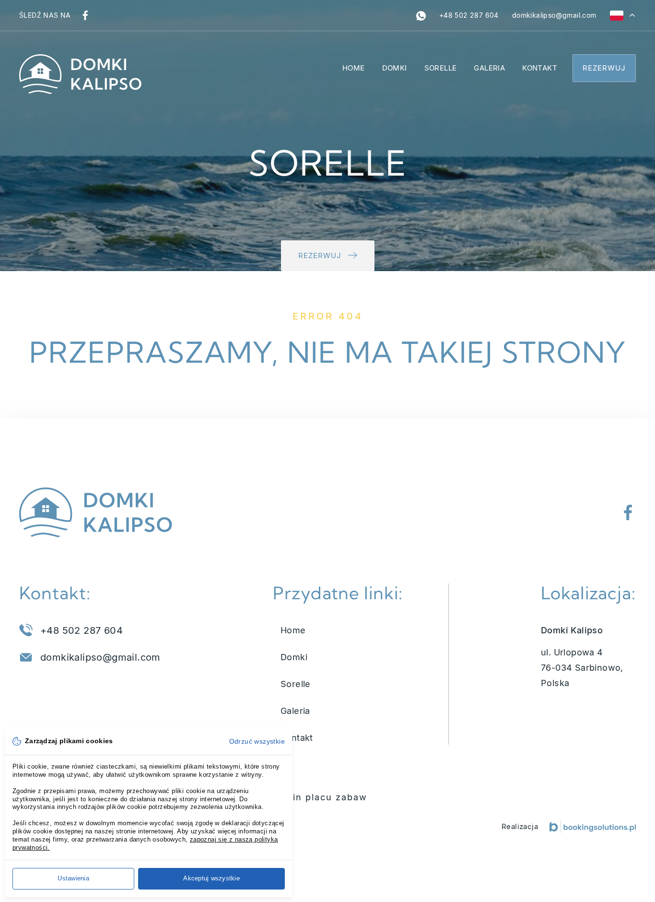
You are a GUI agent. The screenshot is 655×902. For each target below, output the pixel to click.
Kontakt (539, 67)
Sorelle (440, 67)
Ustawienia (73, 878)
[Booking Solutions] (593, 826)
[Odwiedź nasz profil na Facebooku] (85, 15)
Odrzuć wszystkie (257, 741)
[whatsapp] (421, 15)
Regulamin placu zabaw (308, 797)
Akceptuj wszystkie (211, 878)
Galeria (489, 67)
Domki (394, 67)
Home (353, 67)
